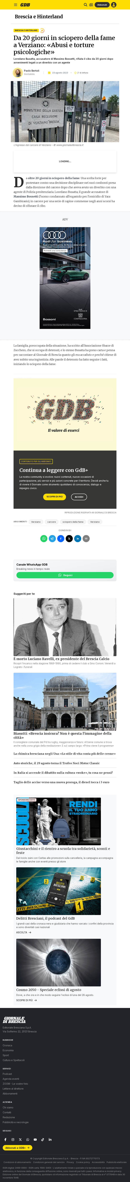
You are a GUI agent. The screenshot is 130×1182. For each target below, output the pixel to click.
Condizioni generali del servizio (49, 1162)
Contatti (7, 1112)
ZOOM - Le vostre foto (15, 1083)
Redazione (9, 1117)
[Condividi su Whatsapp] (43, 538)
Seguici (67, 575)
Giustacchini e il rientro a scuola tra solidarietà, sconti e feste (63, 851)
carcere (51, 521)
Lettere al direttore (13, 1088)
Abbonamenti (10, 1093)
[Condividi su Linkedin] (77, 538)
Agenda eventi (11, 1078)
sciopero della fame (73, 521)
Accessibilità (98, 1162)
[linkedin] (50, 1139)
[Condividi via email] (86, 538)
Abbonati (102, 4)
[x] (20, 1139)
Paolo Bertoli (31, 70)
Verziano (36, 521)
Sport (6, 1055)
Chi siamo (8, 1107)
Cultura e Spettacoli (14, 1060)
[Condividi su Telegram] (52, 538)
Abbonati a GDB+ (15, 1147)
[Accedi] (113, 4)
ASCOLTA (21, 932)
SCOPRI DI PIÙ (55, 496)
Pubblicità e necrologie (16, 1122)
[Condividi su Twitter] (69, 538)
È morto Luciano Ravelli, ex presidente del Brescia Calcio (61, 659)
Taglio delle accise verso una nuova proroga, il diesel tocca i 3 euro (61, 782)
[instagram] (13, 1139)
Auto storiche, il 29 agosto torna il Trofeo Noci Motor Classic (57, 763)
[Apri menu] (15, 4)
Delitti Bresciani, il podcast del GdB (45, 918)
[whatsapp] (27, 1139)
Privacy (70, 1162)
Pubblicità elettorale (117, 1162)
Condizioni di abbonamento (17, 1162)
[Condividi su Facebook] (60, 538)
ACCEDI (79, 496)
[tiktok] (42, 1139)
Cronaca (7, 1045)
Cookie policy (83, 1162)
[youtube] (35, 1139)
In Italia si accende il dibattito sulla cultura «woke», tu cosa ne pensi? (63, 772)
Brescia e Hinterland (26, 30)
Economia (8, 1050)
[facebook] (5, 1139)
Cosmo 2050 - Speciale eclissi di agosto (48, 990)
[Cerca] (85, 4)
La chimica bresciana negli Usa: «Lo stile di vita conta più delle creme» (65, 753)
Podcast (7, 1073)
